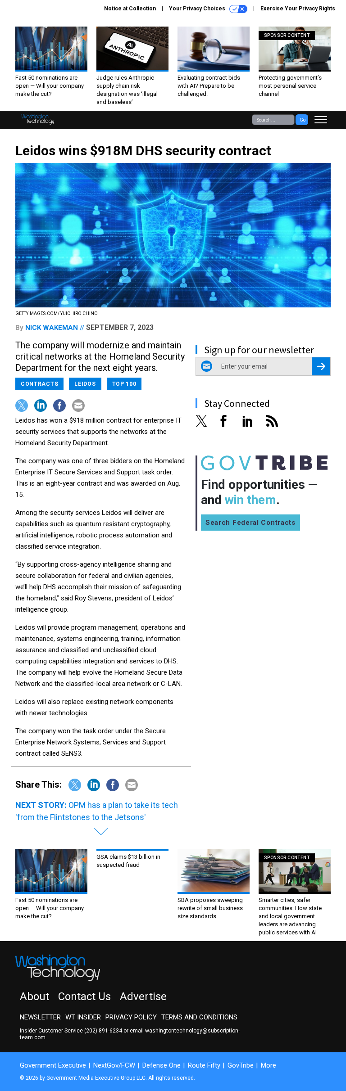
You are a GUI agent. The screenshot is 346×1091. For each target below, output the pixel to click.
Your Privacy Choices (198, 8)
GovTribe (241, 1065)
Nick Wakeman (51, 328)
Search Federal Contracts (250, 522)
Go (302, 119)
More (268, 1065)
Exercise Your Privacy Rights (297, 8)
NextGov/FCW (114, 1065)
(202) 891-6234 (103, 1031)
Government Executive (53, 1065)
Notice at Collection (130, 8)
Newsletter (40, 1017)
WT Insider (83, 1017)
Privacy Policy (131, 1017)
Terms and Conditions (199, 1017)
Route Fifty (204, 1065)
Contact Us (84, 996)
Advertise (143, 996)
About (34, 996)
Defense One (161, 1065)
